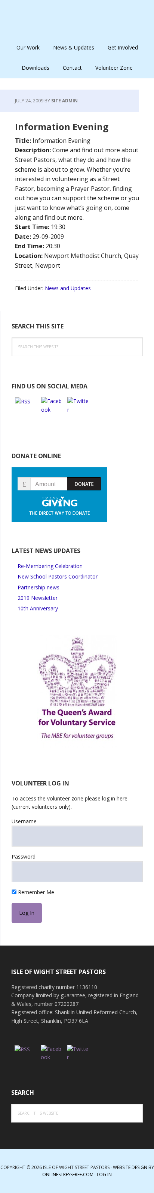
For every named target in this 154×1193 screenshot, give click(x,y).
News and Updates (68, 288)
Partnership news (38, 587)
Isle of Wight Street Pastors (77, 18)
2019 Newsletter (38, 597)
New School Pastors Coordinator (58, 576)
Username (24, 821)
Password (24, 856)
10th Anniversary (38, 608)
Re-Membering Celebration (50, 566)
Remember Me (35, 892)
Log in (104, 1174)
